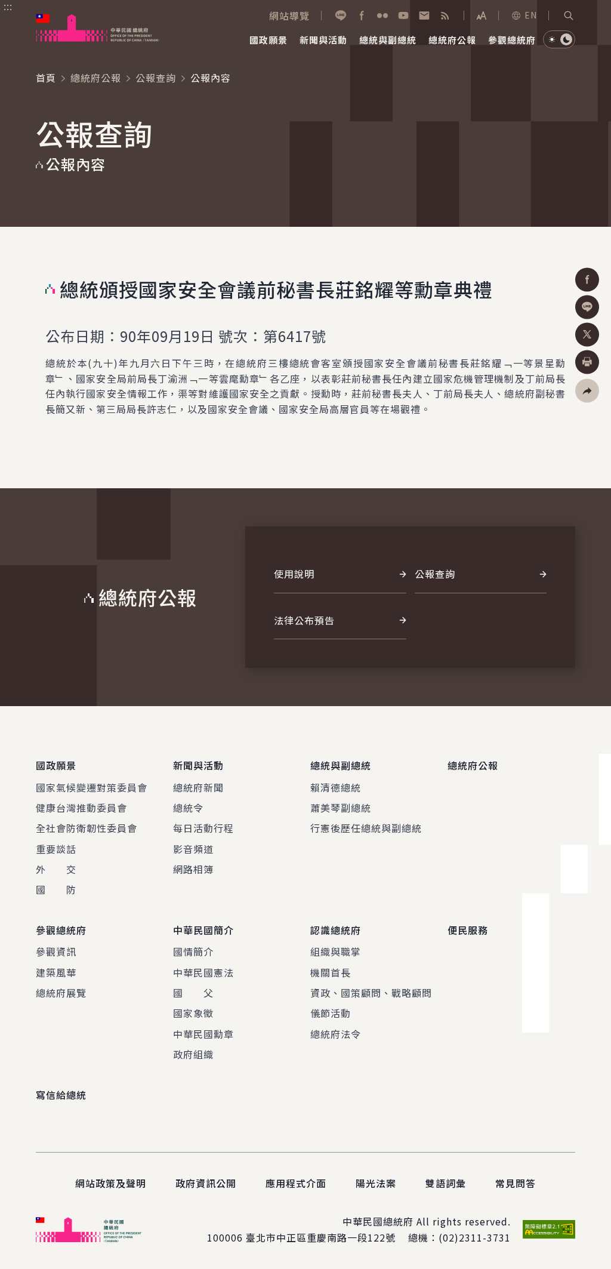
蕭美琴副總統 (340, 807)
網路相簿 (193, 869)
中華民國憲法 (203, 972)
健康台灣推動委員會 (81, 807)
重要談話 (56, 849)
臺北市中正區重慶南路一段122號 (321, 1237)
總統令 (188, 807)
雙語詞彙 (445, 1183)
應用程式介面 (296, 1183)
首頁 (46, 77)
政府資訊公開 (205, 1183)
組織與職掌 (335, 951)
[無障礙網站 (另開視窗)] (549, 1229)
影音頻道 (193, 849)
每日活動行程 (203, 828)
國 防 (56, 889)
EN (530, 15)
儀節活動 (330, 1013)
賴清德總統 (335, 787)
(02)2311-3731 (475, 1237)
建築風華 (56, 972)
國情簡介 (193, 951)
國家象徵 (193, 1013)
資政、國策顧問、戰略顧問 (371, 992)
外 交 (56, 869)
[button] (568, 15)
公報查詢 (155, 77)
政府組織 (193, 1054)
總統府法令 (335, 1034)
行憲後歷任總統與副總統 (366, 828)
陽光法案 (376, 1183)
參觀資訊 (56, 951)
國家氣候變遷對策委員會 (91, 787)
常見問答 (515, 1183)
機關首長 (330, 972)
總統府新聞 (198, 787)
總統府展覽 (61, 992)
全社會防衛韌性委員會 (86, 828)
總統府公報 (95, 77)
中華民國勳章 (203, 1034)
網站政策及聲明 (110, 1183)
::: (8, 6)
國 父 (193, 992)
